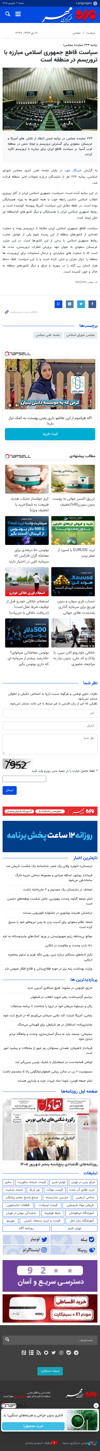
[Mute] (17, 405)
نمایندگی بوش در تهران (21, 1213)
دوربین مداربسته (57, 1197)
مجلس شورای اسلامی (80, 335)
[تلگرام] (76, 1353)
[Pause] (10, 405)
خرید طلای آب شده (82, 1189)
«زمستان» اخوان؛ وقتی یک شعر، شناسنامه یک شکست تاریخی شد (49, 866)
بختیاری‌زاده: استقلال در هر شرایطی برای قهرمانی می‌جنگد (54, 1024)
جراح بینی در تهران (83, 1182)
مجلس (77, 33)
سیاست (90, 33)
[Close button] (96, 1405)
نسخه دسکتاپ (50, 1371)
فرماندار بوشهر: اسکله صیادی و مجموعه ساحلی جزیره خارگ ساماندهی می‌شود (53, 878)
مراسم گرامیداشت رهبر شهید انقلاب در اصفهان (61, 997)
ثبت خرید (50, 434)
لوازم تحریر (58, 1182)
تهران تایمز (74, 1228)
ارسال (9, 790)
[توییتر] (54, 1353)
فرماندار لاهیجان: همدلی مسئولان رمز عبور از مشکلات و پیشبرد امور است (47, 1051)
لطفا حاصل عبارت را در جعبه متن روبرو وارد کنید (64, 771)
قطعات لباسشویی (18, 1205)
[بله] (68, 1353)
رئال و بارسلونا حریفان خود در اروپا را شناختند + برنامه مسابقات (51, 1006)
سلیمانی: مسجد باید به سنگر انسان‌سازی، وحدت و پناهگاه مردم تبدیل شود (50, 1037)
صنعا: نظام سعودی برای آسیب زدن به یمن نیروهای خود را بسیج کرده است (50, 925)
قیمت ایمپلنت (48, 1205)
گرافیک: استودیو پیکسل (38, 1443)
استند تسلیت (14, 1189)
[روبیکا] (46, 1353)
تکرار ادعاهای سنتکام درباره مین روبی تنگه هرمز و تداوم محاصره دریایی (50, 957)
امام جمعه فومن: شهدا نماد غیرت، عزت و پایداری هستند (54, 1080)
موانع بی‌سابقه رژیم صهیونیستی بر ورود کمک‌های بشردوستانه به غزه (47, 936)
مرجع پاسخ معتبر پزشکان (22, 1197)
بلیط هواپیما (53, 1213)
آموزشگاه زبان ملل (82, 1220)
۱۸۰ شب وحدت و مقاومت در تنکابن (68, 945)
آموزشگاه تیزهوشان (81, 1213)
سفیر (8, 1182)
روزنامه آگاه (26, 1228)
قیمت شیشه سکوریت (31, 1182)
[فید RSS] (39, 1353)
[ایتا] (24, 1353)
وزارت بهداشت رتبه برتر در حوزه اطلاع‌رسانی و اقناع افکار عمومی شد (48, 968)
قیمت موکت (54, 1189)
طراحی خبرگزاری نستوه (75, 1443)
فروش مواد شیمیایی (80, 1205)
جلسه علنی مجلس (48, 335)
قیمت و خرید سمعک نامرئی (42, 1220)
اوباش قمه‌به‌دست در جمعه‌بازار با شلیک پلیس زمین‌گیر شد (53, 1062)
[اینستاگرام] (61, 1353)
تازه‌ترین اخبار (85, 858)
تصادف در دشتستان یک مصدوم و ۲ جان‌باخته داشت (57, 889)
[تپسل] (6, 353)
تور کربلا (34, 1189)
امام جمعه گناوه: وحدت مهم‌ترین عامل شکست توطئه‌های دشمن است (49, 901)
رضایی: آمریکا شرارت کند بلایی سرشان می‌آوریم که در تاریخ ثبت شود (47, 1015)
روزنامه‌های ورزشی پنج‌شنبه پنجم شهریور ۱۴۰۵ (60, 1164)
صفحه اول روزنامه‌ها (79, 1091)
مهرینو (11, 1220)
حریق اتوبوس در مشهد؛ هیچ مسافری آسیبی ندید (59, 988)
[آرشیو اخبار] (31, 1353)
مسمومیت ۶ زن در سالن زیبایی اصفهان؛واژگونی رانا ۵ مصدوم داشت (47, 1071)
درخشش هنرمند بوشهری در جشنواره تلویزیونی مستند (57, 913)
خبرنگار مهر (74, 170)
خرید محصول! (33, 1426)
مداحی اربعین (85, 1197)
